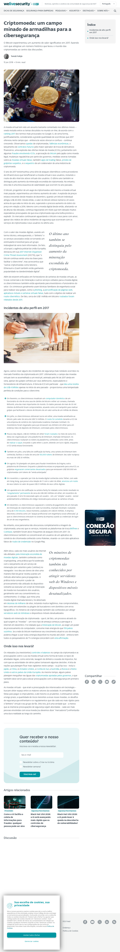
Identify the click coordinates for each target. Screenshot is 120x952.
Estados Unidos (27, 669)
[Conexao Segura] (100, 529)
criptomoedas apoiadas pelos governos (53, 676)
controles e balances (41, 653)
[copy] (114, 682)
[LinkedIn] (94, 682)
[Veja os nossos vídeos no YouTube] (92, 922)
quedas (29, 144)
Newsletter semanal (32, 767)
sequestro (29, 163)
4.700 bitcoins (20, 511)
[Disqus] (41, 874)
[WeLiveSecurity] (23, 4)
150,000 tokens (45, 455)
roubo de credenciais (21, 542)
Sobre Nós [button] (102, 11)
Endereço (66, 928)
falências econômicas (59, 144)
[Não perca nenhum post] (114, 922)
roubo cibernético (12, 297)
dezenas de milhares (16, 604)
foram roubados (51, 434)
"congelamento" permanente (18, 493)
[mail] (107, 682)
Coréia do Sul (43, 669)
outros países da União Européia (26, 672)
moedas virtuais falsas (22, 160)
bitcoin (53, 154)
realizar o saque (15, 443)
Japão (6, 669)
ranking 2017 (9, 134)
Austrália (55, 669)
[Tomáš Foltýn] (7, 56)
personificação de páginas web (58, 290)
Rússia (65, 669)
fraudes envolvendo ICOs (23, 154)
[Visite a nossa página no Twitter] (100, 922)
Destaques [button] (88, 11)
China (14, 669)
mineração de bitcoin (51, 625)
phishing (38, 290)
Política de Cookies (70, 931)
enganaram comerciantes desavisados (30, 469)
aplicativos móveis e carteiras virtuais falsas (23, 293)
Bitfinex (73, 529)
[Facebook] (87, 682)
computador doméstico (55, 398)
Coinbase (8, 532)
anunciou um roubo (70, 481)
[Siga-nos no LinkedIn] (107, 922)
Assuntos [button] (74, 11)
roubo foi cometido (55, 419)
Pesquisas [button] (60, 11)
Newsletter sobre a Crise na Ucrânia (38, 762)
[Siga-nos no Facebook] (85, 922)
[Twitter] (100, 682)
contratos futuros (26, 147)
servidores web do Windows (17, 613)
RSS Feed (66, 921)
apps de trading (48, 160)
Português (106, 4)
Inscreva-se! (30, 774)
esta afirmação (61, 638)
